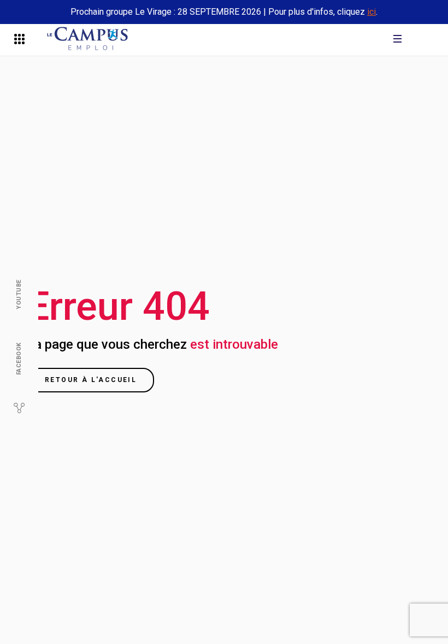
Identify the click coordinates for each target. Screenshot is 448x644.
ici (371, 12)
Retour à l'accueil (91, 380)
